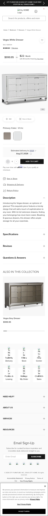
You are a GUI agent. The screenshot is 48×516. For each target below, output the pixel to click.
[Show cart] (43, 11)
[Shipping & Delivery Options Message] (30, 154)
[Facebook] (17, 464)
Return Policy (12, 190)
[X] (24, 464)
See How (40, 59)
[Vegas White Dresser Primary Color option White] (17, 136)
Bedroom (13, 30)
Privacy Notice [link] (30, 478)
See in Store (12, 178)
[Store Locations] (11, 11)
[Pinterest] (31, 464)
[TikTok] (38, 464)
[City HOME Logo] (24, 11)
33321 (32, 151)
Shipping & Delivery (15, 184)
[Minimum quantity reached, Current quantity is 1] (8, 162)
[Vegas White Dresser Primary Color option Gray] (7, 136)
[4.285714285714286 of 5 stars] (6, 48)
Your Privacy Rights (26, 481)
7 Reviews (14, 48)
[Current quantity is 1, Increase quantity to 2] (16, 162)
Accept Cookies (24, 511)
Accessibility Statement (15, 478)
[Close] (45, 486)
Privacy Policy (35, 499)
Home (5, 30)
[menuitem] (3, 11)
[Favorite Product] (42, 40)
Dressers (21, 30)
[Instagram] (10, 464)
